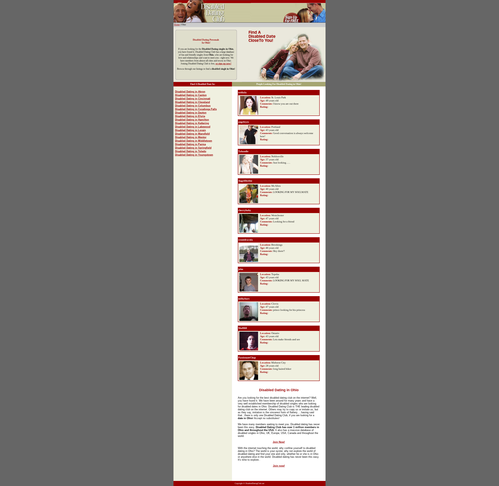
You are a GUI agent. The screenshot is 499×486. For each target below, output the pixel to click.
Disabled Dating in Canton (191, 95)
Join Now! (279, 442)
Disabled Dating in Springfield (193, 147)
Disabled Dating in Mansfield (192, 133)
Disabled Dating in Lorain (190, 130)
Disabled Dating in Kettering (192, 123)
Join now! (279, 465)
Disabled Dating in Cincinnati (192, 98)
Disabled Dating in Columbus (193, 105)
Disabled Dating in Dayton (190, 112)
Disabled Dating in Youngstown (194, 154)
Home (177, 24)
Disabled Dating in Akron (190, 91)
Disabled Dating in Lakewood (192, 126)
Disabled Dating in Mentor (190, 137)
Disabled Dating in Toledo (190, 151)
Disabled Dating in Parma (190, 144)
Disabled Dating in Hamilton (192, 119)
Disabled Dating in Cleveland (192, 102)
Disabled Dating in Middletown (193, 140)
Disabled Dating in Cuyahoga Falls (196, 109)
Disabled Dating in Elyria (190, 116)
